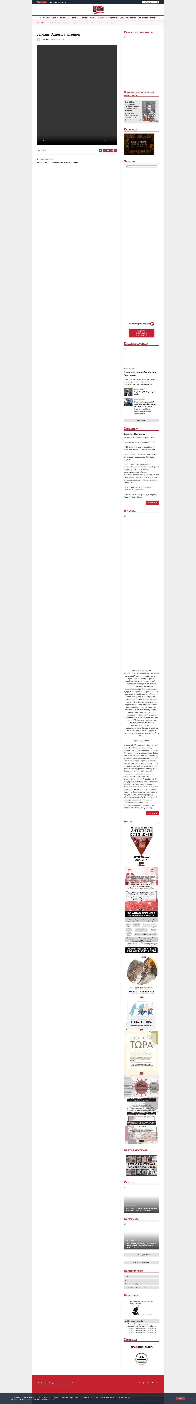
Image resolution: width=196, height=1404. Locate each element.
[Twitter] (139, 1383)
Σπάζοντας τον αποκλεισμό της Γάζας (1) (142, 1332)
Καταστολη (102, 18)
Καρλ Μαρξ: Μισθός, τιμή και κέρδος (144, 393)
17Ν (126, 1276)
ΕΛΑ (126, 1280)
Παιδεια (93, 18)
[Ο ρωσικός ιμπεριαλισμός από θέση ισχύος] (141, 357)
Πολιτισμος (131, 18)
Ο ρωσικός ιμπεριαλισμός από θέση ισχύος (140, 373)
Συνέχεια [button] (181, 1398)
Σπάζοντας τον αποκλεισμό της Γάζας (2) (142, 1330)
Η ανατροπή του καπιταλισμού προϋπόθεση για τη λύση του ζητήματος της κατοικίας (141, 1209)
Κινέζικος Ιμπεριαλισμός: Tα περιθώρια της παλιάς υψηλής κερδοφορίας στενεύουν (145, 407)
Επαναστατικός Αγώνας (133, 1284)
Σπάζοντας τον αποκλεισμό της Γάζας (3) (142, 1328)
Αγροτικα (84, 18)
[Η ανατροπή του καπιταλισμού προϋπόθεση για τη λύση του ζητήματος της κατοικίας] (141, 1199)
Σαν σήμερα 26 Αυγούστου (134, 434)
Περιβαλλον (113, 18)
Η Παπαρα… (130, 511)
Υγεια (122, 18)
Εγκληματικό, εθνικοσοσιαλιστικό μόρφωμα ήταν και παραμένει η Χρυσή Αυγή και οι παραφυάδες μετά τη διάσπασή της (141, 1245)
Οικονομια (65, 18)
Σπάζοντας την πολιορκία (134, 1321)
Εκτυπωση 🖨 (152, 503)
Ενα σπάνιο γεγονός (56, 2)
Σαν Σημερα (131, 428)
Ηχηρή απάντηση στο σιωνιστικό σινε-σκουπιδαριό (57, 162)
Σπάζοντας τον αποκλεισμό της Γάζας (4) (142, 1326)
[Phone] (156, 1383)
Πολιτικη (47, 18)
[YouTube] (144, 1383)
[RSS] (148, 1383)
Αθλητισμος (143, 18)
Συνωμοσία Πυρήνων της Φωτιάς (136, 1287)
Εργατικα (75, 18)
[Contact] (152, 1383)
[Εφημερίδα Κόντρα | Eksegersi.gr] (98, 9)
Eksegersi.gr (45, 39)
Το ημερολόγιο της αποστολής (138, 1324)
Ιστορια (153, 18)
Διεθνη (55, 18)
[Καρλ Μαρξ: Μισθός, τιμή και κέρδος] (128, 392)
